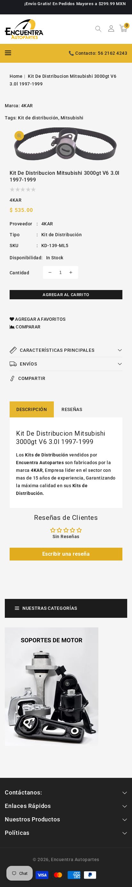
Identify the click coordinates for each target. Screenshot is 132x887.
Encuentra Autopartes (75, 859)
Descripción (31, 409)
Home (16, 76)
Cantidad (19, 272)
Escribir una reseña (66, 554)
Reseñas (72, 409)
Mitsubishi (72, 117)
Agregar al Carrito (66, 294)
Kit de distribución (38, 117)
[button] (98, 29)
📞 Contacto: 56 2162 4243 (98, 53)
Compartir (31, 378)
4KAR (27, 105)
